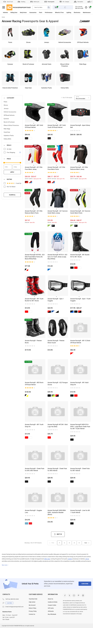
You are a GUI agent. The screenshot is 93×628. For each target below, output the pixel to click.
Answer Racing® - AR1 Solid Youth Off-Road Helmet (57, 126)
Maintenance (87, 12)
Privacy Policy (33, 611)
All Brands (51, 611)
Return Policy (32, 608)
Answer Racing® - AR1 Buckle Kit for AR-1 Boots (79, 256)
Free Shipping (11, 152)
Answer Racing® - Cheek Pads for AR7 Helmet (80, 469)
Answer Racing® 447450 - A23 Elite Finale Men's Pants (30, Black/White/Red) (35, 257)
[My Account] (86, 7)
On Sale (9, 149)
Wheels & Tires (59, 12)
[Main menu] (3, 7)
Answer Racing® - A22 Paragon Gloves (58, 383)
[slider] (4, 162)
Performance (48, 12)
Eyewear (6, 118)
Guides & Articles (52, 602)
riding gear (47, 559)
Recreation (80, 1)
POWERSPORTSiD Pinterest (78, 595)
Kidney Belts (7, 139)
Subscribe (84, 583)
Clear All (12, 195)
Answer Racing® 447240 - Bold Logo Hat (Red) (58, 425)
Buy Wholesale (52, 614)
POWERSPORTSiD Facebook (65, 595)
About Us (50, 599)
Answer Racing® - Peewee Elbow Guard (56, 341)
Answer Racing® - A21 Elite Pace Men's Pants (56, 168)
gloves (87, 559)
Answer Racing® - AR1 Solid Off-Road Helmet (34, 126)
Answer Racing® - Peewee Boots (33, 341)
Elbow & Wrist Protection (11, 125)
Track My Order (33, 599)
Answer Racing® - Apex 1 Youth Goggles (80, 300)
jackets (70, 559)
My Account (32, 605)
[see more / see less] (5, 565)
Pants (5, 102)
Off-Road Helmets (9, 115)
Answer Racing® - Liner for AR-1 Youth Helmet (80, 511)
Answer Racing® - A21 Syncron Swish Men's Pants (80, 212)
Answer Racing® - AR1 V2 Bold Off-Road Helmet (80, 341)
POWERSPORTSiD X (69, 595)
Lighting (68, 12)
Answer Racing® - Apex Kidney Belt (80, 126)
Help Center (32, 602)
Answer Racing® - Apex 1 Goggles (56, 300)
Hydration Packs (9, 135)
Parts (40, 12)
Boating (23, 1)
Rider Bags (7, 129)
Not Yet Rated (11, 187)
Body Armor (23, 12)
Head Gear (7, 132)
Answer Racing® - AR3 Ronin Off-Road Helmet (34, 383)
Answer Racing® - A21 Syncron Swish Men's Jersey (58, 212)
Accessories (32, 12)
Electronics (77, 12)
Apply (12, 172)
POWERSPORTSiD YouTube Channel (74, 595)
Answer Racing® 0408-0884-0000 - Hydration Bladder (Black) (57, 512)
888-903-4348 (79, 8)
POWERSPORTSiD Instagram (83, 595)
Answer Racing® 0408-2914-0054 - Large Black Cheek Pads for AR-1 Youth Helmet (80, 426)
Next (85, 543)
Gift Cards (51, 608)
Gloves (6, 105)
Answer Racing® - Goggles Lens (33, 511)
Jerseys (6, 108)
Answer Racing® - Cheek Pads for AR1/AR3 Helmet (34, 469)
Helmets (5, 12)
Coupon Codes (52, 605)
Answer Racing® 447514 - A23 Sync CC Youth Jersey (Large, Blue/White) (57, 257)
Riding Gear (14, 12)
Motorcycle (36, 1)
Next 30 (59, 534)
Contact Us (32, 614)
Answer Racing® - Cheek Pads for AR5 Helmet (57, 469)
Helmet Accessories (10, 112)
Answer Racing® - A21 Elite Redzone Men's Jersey (79, 168)
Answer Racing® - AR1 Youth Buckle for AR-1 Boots (34, 300)
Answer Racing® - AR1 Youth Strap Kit (34, 425)
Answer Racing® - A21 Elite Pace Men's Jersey (33, 168)
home (3, 17)
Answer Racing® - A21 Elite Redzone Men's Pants (33, 212)
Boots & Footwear (9, 122)
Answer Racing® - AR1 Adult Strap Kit (79, 383)
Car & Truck (10, 1)
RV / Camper (66, 1)
